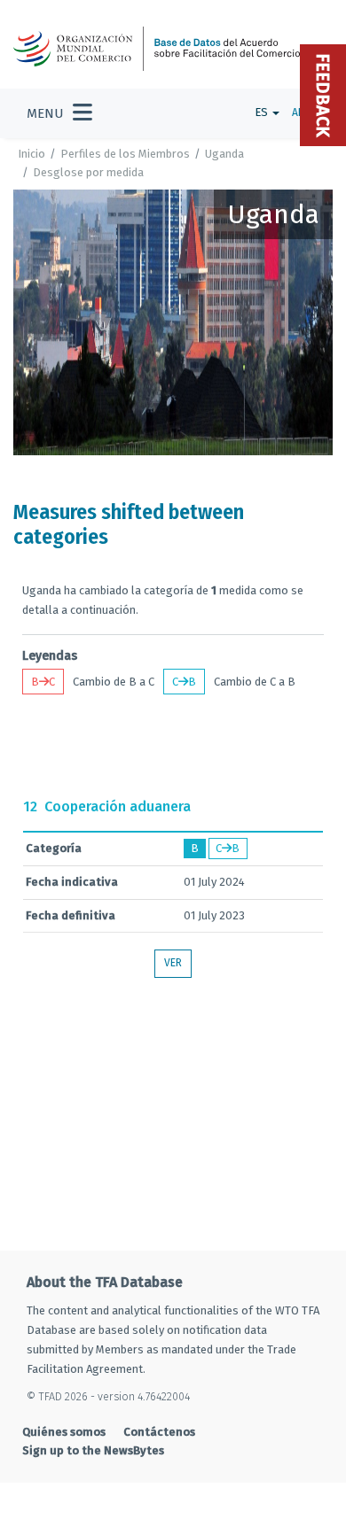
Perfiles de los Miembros (125, 153)
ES (263, 112)
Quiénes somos (64, 1431)
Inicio (31, 153)
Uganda (224, 153)
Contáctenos (159, 1431)
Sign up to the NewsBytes (93, 1450)
